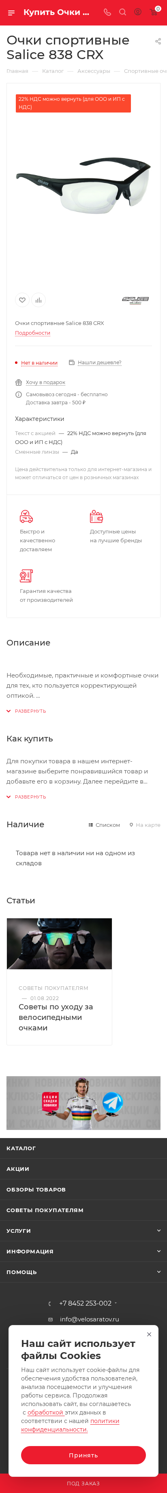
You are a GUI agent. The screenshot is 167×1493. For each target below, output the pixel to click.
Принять (83, 1455)
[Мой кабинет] (137, 13)
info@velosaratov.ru (89, 1319)
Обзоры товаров (36, 1189)
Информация (30, 1251)
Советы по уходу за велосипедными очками (56, 1017)
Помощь (21, 1272)
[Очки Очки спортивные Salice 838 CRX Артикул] (83, 185)
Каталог (21, 1148)
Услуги (18, 1231)
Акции (18, 1169)
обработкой (46, 1412)
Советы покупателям (45, 1210)
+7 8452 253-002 (85, 1303)
